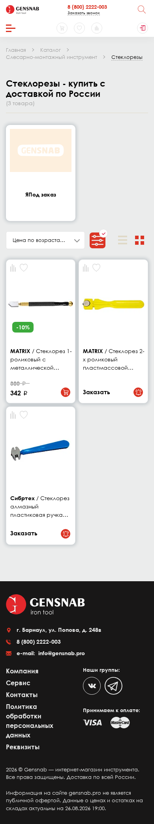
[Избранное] (79, 28)
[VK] (92, 686)
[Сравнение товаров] (96, 28)
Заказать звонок (84, 12)
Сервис (18, 683)
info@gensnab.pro (61, 653)
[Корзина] (62, 28)
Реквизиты (22, 747)
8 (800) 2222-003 (87, 6)
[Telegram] (113, 686)
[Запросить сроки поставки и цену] (138, 392)
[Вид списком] (122, 240)
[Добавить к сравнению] (13, 268)
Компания (22, 671)
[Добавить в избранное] (24, 268)
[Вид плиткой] (139, 240)
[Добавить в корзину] (65, 392)
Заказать (96, 391)
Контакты (22, 695)
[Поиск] (141, 9)
